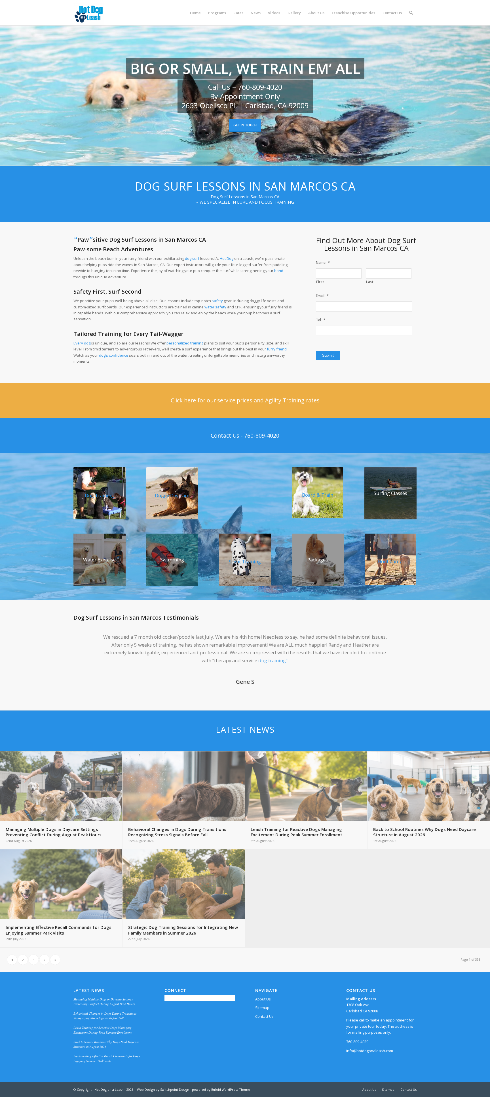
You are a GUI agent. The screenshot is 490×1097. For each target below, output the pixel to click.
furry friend (277, 349)
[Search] (411, 12)
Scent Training (245, 561)
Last (370, 281)
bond (278, 270)
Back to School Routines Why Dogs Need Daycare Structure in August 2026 (106, 1044)
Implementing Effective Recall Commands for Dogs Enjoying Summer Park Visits (106, 1058)
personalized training (184, 343)
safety (217, 300)
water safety (215, 307)
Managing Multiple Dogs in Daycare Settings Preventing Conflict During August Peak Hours (104, 1001)
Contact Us (264, 1016)
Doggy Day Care (172, 495)
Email (322, 295)
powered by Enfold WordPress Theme (221, 1089)
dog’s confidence (113, 355)
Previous (86, 641)
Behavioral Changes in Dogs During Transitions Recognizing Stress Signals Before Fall (104, 1015)
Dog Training (99, 495)
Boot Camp (390, 561)
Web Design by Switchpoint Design (163, 1089)
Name (323, 262)
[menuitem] (195, 12)
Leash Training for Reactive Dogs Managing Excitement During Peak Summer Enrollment (102, 1030)
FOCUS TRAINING (276, 202)
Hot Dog (226, 258)
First (320, 281)
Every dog (81, 343)
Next (403, 641)
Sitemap (262, 1007)
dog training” (273, 660)
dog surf (192, 258)
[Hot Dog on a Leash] (88, 12)
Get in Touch (245, 125)
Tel (320, 319)
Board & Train (317, 495)
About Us (263, 999)
